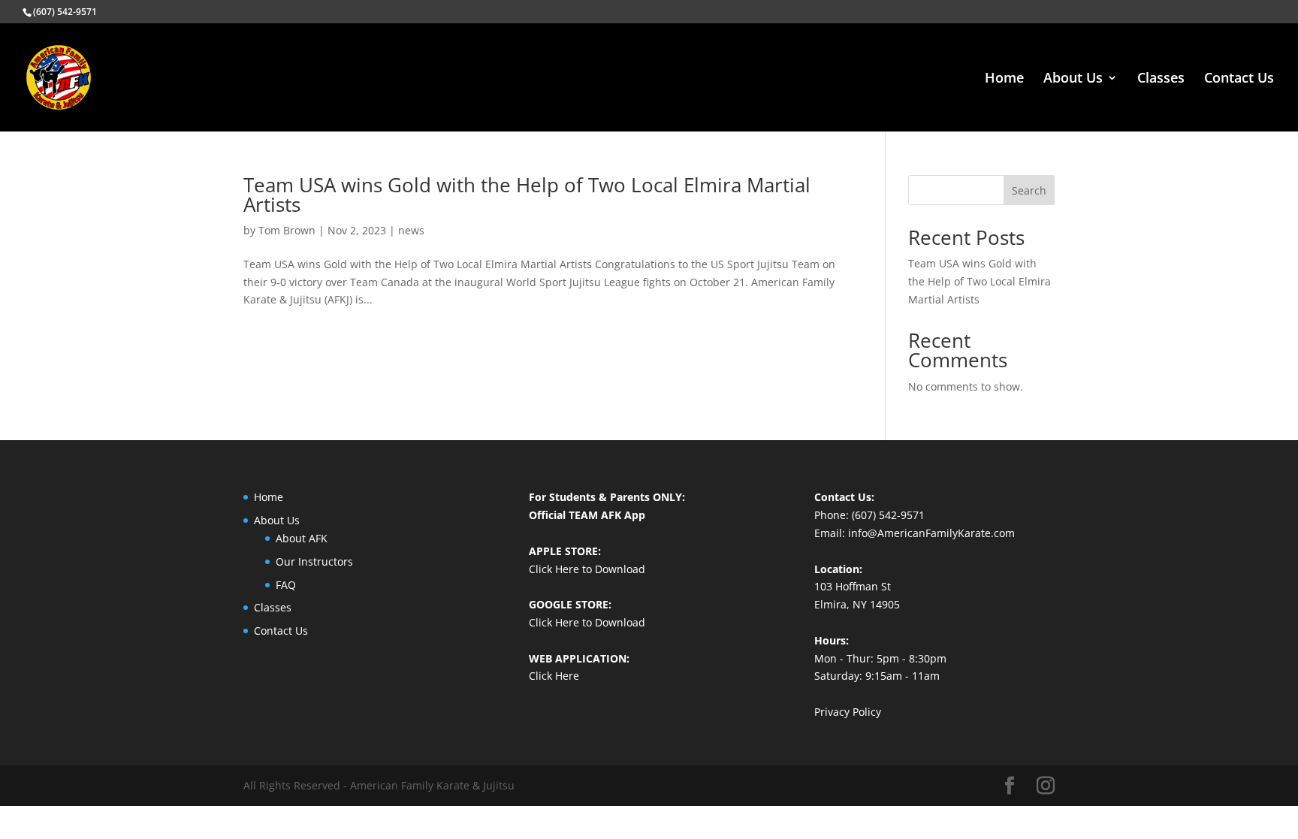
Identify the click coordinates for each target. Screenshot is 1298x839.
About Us (1073, 79)
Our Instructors (314, 561)
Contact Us (1239, 79)
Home (1004, 79)
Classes (1161, 79)
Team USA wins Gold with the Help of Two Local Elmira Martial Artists (526, 194)
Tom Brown (286, 230)
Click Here (554, 675)
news (411, 230)
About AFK (302, 538)
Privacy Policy (847, 712)
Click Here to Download (587, 569)
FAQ (286, 585)
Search (1029, 190)
